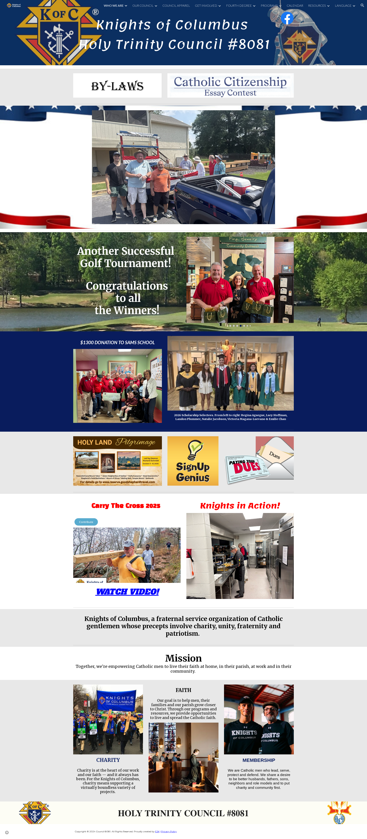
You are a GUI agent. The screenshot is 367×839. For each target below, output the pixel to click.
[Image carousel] (183, 167)
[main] (174, 32)
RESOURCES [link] (317, 5)
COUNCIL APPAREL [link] (176, 5)
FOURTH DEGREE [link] (239, 5)
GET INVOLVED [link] (206, 5)
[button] (362, 5)
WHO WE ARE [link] (113, 5)
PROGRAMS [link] (269, 5)
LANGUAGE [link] (343, 5)
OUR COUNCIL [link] (142, 5)
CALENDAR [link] (295, 5)
